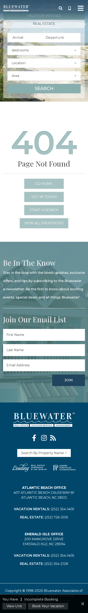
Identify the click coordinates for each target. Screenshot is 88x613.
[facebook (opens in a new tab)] (35, 438)
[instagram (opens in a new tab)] (44, 438)
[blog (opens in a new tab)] (53, 438)
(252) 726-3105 (56, 517)
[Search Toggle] (60, 8)
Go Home (44, 184)
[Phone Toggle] (69, 8)
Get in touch (44, 197)
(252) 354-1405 (62, 509)
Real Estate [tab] (44, 24)
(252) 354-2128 (56, 564)
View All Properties (44, 223)
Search (44, 88)
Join (68, 380)
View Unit (14, 606)
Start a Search (44, 210)
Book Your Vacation (48, 606)
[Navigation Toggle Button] (81, 8)
